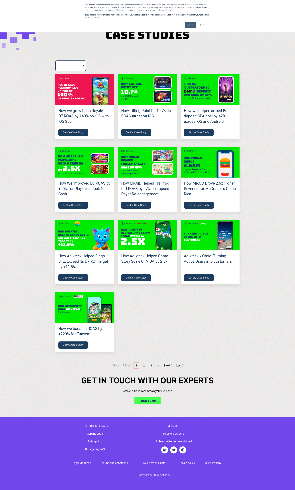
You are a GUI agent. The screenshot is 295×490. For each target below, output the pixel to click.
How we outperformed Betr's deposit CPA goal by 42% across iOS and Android (208, 116)
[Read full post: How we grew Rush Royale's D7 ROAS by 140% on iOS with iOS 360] (84, 89)
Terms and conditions (114, 463)
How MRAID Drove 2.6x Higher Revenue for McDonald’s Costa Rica (210, 188)
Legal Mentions (82, 463)
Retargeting (95, 441)
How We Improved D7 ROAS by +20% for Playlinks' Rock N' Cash (84, 188)
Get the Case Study (73, 132)
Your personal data (154, 463)
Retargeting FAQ (95, 449)
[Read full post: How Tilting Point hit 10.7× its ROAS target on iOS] (147, 89)
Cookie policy (187, 463)
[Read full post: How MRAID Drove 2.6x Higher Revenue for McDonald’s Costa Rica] (210, 162)
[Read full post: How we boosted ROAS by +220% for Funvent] (84, 307)
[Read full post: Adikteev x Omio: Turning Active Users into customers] (210, 235)
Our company (213, 463)
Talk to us (147, 400)
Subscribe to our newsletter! (174, 441)
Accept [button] (190, 24)
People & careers (173, 433)
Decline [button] (203, 24)
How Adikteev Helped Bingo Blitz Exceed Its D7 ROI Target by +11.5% (83, 261)
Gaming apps (95, 433)
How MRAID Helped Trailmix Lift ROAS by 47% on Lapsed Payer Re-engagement (145, 188)
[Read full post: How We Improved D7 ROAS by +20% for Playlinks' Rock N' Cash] (84, 162)
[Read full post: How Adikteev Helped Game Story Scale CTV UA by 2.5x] (147, 235)
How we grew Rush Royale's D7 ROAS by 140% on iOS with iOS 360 (83, 116)
